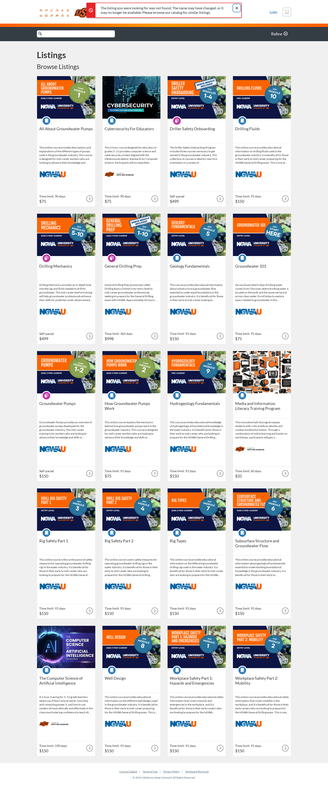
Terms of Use (150, 771)
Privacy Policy (171, 771)
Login (273, 12)
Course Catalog (128, 771)
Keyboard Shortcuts (197, 771)
